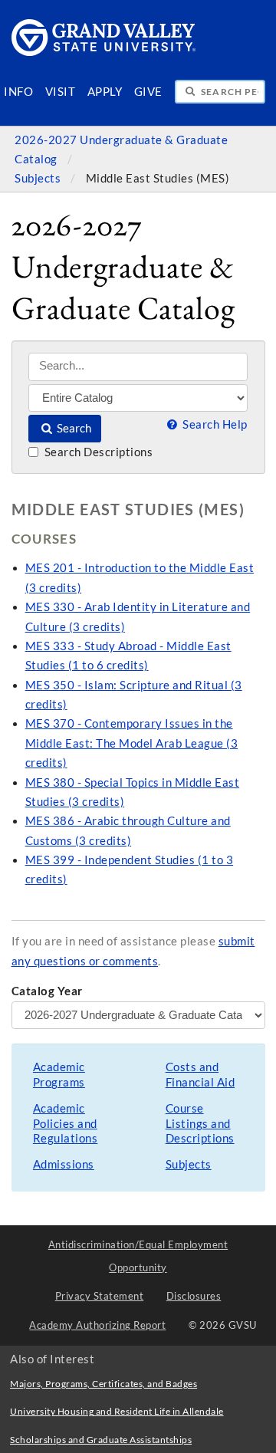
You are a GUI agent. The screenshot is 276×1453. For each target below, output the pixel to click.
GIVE (148, 91)
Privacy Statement (99, 1296)
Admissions (63, 1164)
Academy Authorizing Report (97, 1325)
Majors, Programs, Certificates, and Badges (103, 1383)
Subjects (39, 178)
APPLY (105, 91)
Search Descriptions (97, 452)
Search (72, 428)
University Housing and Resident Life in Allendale (117, 1411)
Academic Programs (59, 1074)
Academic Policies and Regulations (65, 1123)
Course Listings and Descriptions (200, 1123)
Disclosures (194, 1296)
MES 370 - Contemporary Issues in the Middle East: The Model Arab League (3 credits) (131, 743)
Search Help (213, 424)
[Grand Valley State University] (104, 51)
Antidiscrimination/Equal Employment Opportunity (138, 1255)
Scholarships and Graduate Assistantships (101, 1439)
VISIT (60, 91)
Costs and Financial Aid (200, 1074)
